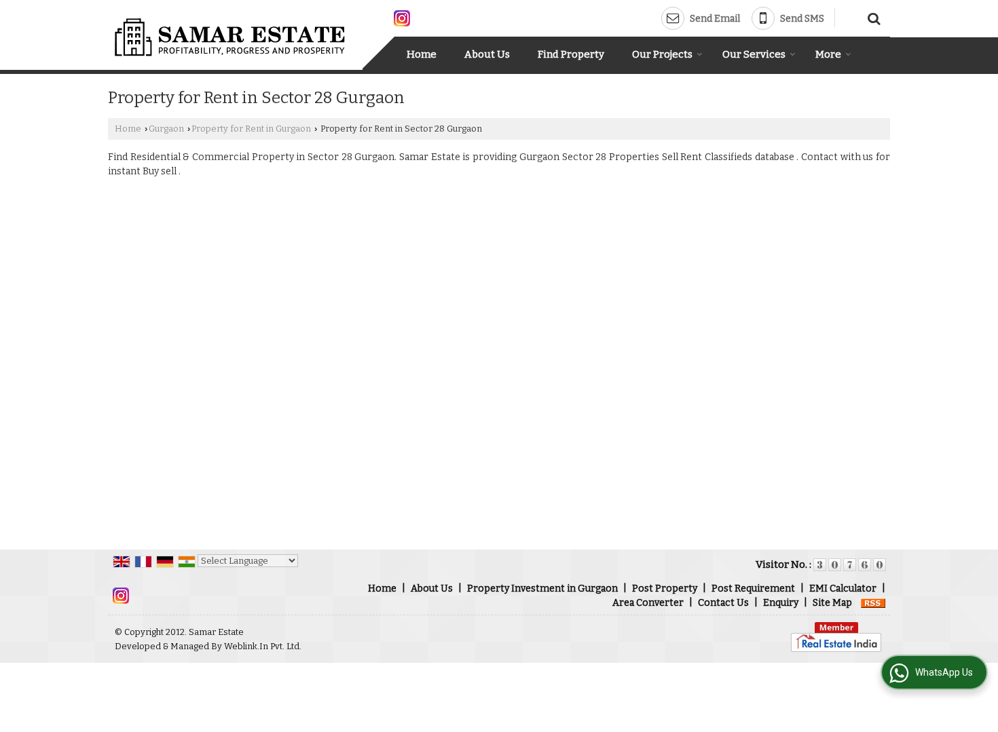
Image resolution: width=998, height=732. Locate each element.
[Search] (872, 17)
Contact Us (723, 603)
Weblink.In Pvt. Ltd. (262, 646)
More (828, 54)
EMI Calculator (842, 588)
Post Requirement (753, 588)
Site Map (832, 603)
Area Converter (648, 603)
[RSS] (873, 603)
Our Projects (662, 54)
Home (422, 54)
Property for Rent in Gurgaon (251, 128)
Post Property (664, 588)
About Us (487, 54)
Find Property (571, 54)
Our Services (754, 54)
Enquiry (780, 603)
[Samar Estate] (230, 37)
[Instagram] (402, 17)
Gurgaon (166, 128)
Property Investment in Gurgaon (542, 588)
